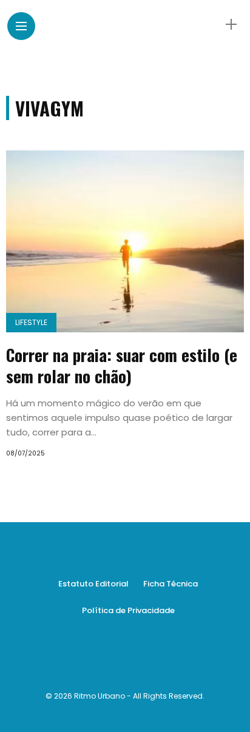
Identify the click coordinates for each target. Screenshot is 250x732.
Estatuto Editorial (93, 583)
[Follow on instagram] (136, 657)
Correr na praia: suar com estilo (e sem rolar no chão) (121, 365)
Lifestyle (31, 322)
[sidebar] (231, 25)
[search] (210, 24)
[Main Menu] (21, 26)
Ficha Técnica (170, 583)
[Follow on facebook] (113, 657)
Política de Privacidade (128, 610)
